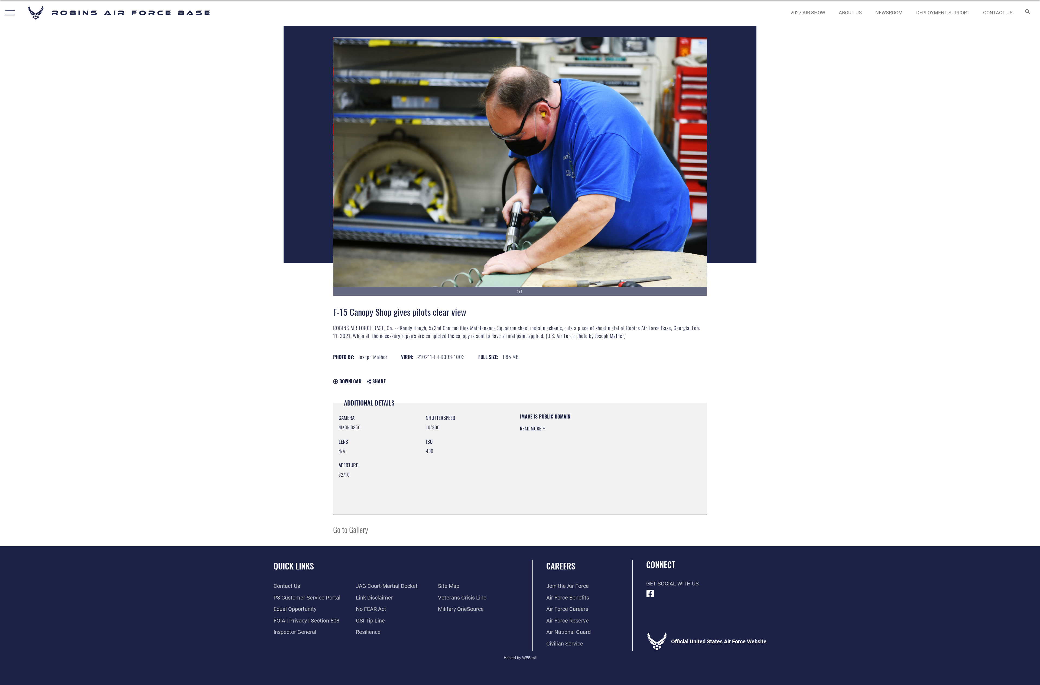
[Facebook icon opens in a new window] (650, 594)
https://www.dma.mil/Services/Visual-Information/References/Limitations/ (583, 463)
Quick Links (294, 566)
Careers (560, 566)
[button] (9, 13)
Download (349, 381)
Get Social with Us (672, 583)
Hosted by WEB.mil (520, 658)
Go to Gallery (350, 529)
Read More (531, 428)
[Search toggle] (1027, 13)
